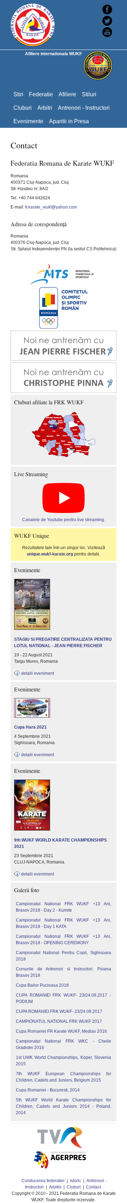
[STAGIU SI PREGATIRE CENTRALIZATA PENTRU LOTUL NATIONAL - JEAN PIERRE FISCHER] (32, 582)
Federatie (41, 94)
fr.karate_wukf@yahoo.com (51, 207)
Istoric (75, 1180)
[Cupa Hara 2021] (32, 701)
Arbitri (44, 107)
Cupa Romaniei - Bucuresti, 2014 (48, 1090)
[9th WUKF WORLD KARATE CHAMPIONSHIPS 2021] (32, 782)
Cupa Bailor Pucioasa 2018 (42, 985)
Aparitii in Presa (69, 121)
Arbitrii (55, 1187)
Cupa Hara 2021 (30, 727)
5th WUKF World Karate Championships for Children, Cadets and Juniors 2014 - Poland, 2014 (63, 1106)
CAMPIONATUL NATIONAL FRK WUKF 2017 (59, 1021)
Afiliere (67, 94)
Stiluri (89, 94)
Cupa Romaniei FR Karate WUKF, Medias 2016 (61, 1031)
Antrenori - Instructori (84, 107)
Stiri (18, 94)
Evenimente (28, 121)
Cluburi (22, 107)
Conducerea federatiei (43, 1180)
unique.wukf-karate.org (50, 554)
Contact (93, 1187)
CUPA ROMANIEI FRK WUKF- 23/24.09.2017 (59, 1011)
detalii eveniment (37, 673)
